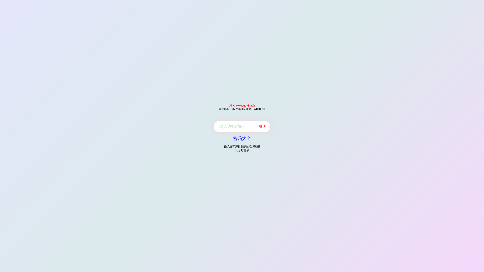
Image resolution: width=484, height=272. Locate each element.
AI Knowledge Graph (242, 105)
